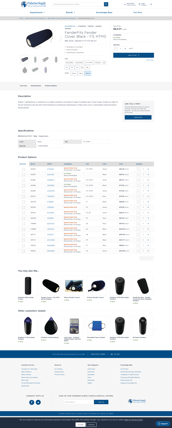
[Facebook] (32, 401)
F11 (72, 67)
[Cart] (150, 4)
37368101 (50, 202)
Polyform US (70, 26)
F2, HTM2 (69, 62)
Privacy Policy (59, 374)
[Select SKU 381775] (23, 240)
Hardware (90, 374)
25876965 (50, 185)
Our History (58, 369)
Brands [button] (69, 12)
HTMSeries (82, 26)
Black (88, 73)
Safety (89, 383)
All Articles (124, 369)
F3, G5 (98, 62)
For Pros (138, 12)
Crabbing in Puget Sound (130, 374)
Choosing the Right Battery (130, 377)
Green (74, 73)
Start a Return (26, 372)
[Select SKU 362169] (23, 191)
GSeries (68, 28)
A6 (87, 67)
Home (21, 18)
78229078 (50, 196)
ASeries (98, 26)
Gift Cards (25, 380)
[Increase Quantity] (125, 48)
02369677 (50, 180)
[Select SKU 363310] (23, 213)
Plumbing (90, 380)
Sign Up (101, 402)
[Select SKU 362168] (23, 185)
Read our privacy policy (133, 420)
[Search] (106, 4)
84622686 (50, 245)
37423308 (50, 240)
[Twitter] (38, 401)
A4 (77, 67)
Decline (91, 425)
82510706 (50, 223)
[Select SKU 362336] (23, 202)
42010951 (50, 207)
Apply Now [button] (138, 117)
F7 (67, 67)
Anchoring (91, 369)
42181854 (50, 218)
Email (117, 354)
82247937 (50, 174)
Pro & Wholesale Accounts (30, 383)
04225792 (51, 191)
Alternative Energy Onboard (131, 372)
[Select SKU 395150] (23, 251)
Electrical (90, 372)
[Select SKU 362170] (23, 196)
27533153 (50, 169)
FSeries (91, 26)
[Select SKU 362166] (23, 180)
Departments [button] (36, 12)
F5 (104, 62)
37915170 (50, 234)
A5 (82, 67)
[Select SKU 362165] (23, 174)
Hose (89, 377)
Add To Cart (132, 55)
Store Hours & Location (29, 377)
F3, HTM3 (79, 62)
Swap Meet (25, 386)
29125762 (50, 229)
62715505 (50, 213)
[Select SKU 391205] (23, 245)
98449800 (51, 251)
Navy (81, 73)
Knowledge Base (104, 12)
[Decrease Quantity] (115, 48)
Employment (59, 372)
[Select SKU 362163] (23, 169)
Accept (80, 425)
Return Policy (150, 60)
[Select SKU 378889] (23, 224)
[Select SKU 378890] (23, 229)
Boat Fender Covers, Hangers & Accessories (62, 18)
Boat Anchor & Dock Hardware (35, 18)
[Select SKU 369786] (23, 218)
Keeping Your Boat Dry (129, 383)
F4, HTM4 (89, 62)
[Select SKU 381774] (23, 234)
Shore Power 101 (126, 380)
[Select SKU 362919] (23, 207)
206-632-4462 (98, 354)
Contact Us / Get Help (29, 369)
